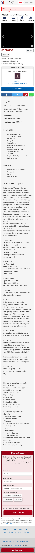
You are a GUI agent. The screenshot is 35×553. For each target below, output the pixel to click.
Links (14, 529)
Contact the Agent (18, 512)
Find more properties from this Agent (17, 83)
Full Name (6, 471)
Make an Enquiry (18, 550)
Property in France (8, 541)
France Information (15, 532)
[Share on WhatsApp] (31, 94)
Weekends (8, 499)
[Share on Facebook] (6, 94)
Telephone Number (8, 485)
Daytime (8, 495)
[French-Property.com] (9, 2)
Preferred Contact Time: (10, 492)
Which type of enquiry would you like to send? (16, 508)
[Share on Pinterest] (25, 94)
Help (20, 529)
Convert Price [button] (5, 54)
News (4, 532)
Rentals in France (22, 541)
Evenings (18, 495)
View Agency (17, 81)
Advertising (6, 529)
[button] (3, 35)
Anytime (18, 499)
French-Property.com (15, 545)
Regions (26, 532)
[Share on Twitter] (17, 94)
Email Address (7, 478)
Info (26, 529)
